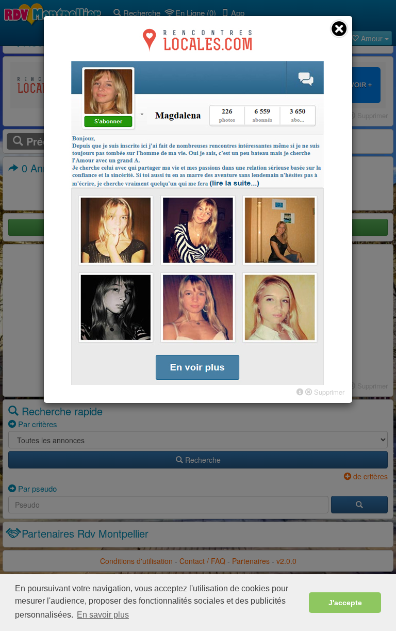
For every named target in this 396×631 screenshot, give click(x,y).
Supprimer (328, 392)
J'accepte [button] (345, 602)
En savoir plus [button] (103, 614)
